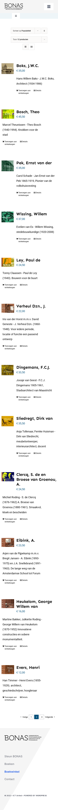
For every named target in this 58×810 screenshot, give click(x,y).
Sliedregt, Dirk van (34, 418)
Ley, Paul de (28, 260)
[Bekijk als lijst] (31, 47)
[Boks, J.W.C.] (7, 68)
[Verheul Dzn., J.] (7, 308)
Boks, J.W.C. (27, 65)
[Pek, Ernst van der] (7, 166)
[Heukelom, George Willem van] (7, 603)
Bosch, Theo (28, 111)
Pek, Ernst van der (34, 162)
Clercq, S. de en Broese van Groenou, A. (36, 479)
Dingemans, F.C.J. (33, 367)
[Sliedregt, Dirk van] (7, 421)
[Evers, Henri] (7, 669)
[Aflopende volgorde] (44, 31)
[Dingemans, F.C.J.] (7, 370)
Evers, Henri (28, 667)
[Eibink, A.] (7, 542)
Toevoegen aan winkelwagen (24, 91)
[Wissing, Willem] (7, 217)
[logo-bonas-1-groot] (13, 4)
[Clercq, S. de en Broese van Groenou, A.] (7, 476)
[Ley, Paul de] (7, 262)
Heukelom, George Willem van (34, 604)
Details (38, 90)
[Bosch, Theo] (7, 114)
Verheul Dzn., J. (31, 306)
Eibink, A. (25, 540)
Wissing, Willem (31, 213)
